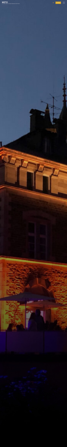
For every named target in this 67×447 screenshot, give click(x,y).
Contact (58, 2)
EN (53, 2)
